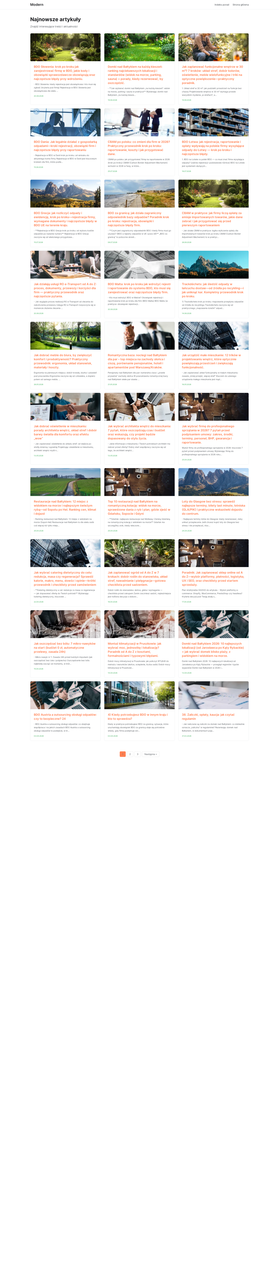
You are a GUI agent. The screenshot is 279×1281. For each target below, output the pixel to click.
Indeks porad (222, 4)
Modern (36, 4)
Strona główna (241, 4)
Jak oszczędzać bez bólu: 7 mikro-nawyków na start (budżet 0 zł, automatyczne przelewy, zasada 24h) (65, 647)
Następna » (150, 754)
